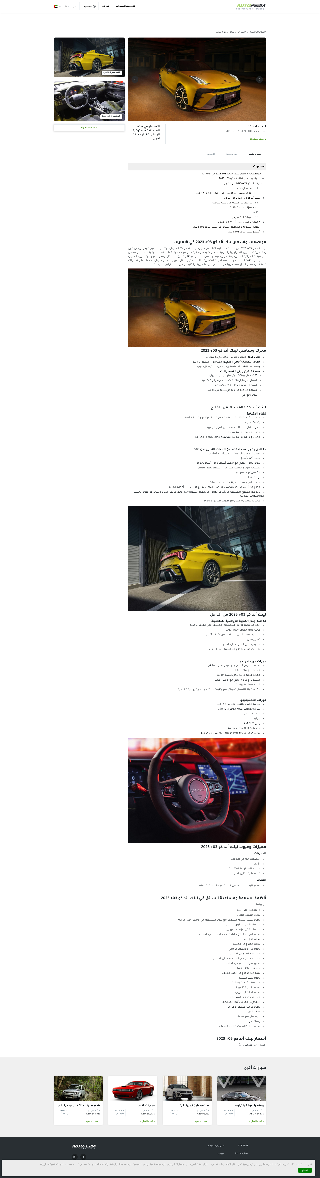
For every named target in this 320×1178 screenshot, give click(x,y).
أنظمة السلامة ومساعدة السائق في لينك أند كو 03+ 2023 (226, 227)
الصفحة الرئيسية (258, 32)
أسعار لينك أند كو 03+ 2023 (244, 232)
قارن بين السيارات (125, 6)
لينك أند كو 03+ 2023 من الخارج (242, 183)
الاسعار (210, 154)
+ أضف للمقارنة (258, 139)
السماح (305, 1170)
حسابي (88, 6)
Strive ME (243, 1146)
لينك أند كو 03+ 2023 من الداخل (242, 198)
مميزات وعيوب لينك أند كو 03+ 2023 (239, 222)
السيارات (242, 32)
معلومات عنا (241, 1153)
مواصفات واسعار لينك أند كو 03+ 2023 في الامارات (231, 174)
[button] (259, 79)
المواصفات (232, 154)
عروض (105, 6)
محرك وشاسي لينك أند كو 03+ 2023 (239, 178)
